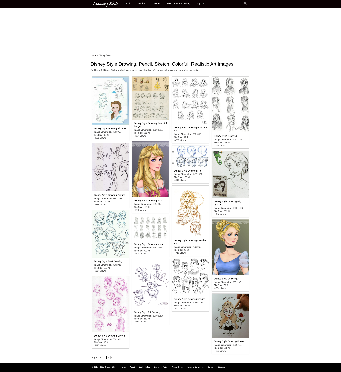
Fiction (141, 3)
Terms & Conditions (195, 367)
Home (123, 367)
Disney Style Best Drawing (108, 261)
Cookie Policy (144, 367)
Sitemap (221, 367)
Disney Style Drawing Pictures (110, 128)
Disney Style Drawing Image (149, 244)
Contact (211, 367)
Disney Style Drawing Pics (148, 200)
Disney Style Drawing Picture (109, 195)
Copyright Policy (161, 367)
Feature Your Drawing (178, 3)
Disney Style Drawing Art (227, 278)
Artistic (127, 3)
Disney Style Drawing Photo (229, 341)
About (132, 367)
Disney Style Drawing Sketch (109, 335)
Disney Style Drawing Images (189, 299)
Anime (156, 3)
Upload (201, 3)
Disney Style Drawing (225, 136)
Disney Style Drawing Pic (187, 170)
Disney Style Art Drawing (147, 312)
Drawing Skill (110, 367)
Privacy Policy (177, 367)
